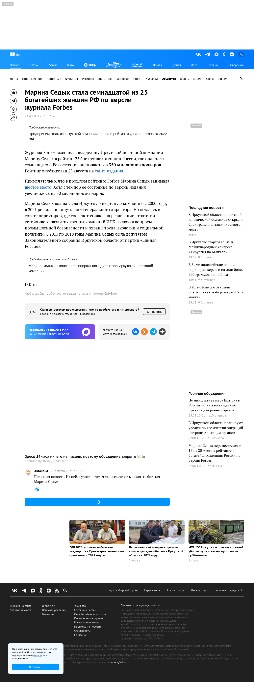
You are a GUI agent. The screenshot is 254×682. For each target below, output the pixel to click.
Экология (122, 79)
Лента (14, 79)
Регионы (88, 79)
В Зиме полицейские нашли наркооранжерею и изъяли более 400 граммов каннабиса (216, 269)
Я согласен (35, 667)
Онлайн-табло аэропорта (90, 614)
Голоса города (176, 590)
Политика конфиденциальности (141, 605)
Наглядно (80, 635)
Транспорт (105, 79)
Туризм (176, 65)
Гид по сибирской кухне (123, 590)
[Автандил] (28, 472)
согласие (37, 655)
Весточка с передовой (228, 590)
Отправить (154, 312)
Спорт (137, 79)
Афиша (53, 65)
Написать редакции (54, 610)
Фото (70, 65)
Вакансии (48, 614)
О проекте (48, 606)
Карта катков (152, 590)
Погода (157, 65)
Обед (194, 65)
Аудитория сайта (20, 610)
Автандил (41, 471)
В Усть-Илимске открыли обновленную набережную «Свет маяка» (216, 292)
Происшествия (32, 79)
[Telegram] (207, 54)
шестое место (38, 187)
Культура (152, 79)
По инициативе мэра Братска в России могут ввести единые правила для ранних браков (214, 405)
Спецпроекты (236, 65)
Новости (15, 65)
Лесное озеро (199, 590)
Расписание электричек (88, 618)
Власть (184, 79)
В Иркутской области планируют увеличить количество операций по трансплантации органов (216, 427)
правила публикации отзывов (46, 461)
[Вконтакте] (198, 54)
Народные (53, 79)
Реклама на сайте (20, 606)
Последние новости (206, 208)
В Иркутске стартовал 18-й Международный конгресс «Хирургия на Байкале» (211, 247)
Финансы (71, 79)
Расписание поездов (86, 622)
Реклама (213, 65)
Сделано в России (85, 610)
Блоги (210, 79)
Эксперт (223, 79)
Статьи (34, 65)
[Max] (216, 54)
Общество (169, 79)
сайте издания (109, 171)
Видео (197, 79)
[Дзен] (232, 54)
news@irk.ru (119, 662)
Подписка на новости (87, 626)
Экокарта (80, 606)
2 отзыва (134, 560)
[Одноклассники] (224, 54)
